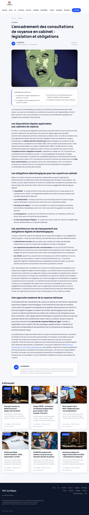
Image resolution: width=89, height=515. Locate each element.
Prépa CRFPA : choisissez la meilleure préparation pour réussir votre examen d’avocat (43, 409)
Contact (76, 10)
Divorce (28, 10)
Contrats (21, 10)
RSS (86, 493)
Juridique (59, 10)
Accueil (4, 10)
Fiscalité (36, 10)
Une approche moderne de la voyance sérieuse (61, 100)
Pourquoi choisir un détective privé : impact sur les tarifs (12, 408)
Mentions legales (78, 493)
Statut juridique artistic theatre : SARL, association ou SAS (13, 454)
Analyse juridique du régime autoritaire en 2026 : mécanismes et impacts (73, 454)
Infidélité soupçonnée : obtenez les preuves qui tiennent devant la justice (43, 454)
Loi (15, 10)
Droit (10, 10)
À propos (67, 10)
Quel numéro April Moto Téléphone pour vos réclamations (71, 408)
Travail (51, 10)
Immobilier (44, 10)
